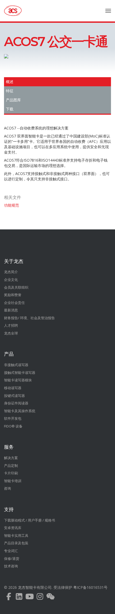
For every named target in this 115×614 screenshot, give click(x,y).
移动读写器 (12, 387)
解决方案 (11, 457)
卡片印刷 (11, 473)
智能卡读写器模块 (18, 380)
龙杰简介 (11, 271)
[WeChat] (50, 597)
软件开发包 (12, 418)
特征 (9, 90)
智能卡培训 (12, 480)
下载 (9, 109)
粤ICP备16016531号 (90, 587)
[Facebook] (8, 597)
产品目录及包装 (16, 543)
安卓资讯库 (12, 527)
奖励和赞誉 (12, 294)
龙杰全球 (11, 333)
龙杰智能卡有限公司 (35, 587)
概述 (9, 81)
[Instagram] (40, 597)
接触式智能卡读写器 (19, 372)
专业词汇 (11, 550)
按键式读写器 (14, 395)
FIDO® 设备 (13, 426)
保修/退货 (11, 558)
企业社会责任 (14, 302)
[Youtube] (29, 597)
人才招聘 (11, 325)
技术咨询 (11, 566)
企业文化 (11, 279)
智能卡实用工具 (16, 535)
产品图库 (13, 100)
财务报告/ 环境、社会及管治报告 (29, 317)
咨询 (7, 488)
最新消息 (11, 310)
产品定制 (11, 465)
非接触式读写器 (16, 364)
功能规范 (11, 205)
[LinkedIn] (19, 597)
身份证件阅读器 (16, 403)
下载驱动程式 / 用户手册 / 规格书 (29, 520)
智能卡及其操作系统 (19, 410)
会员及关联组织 (16, 287)
